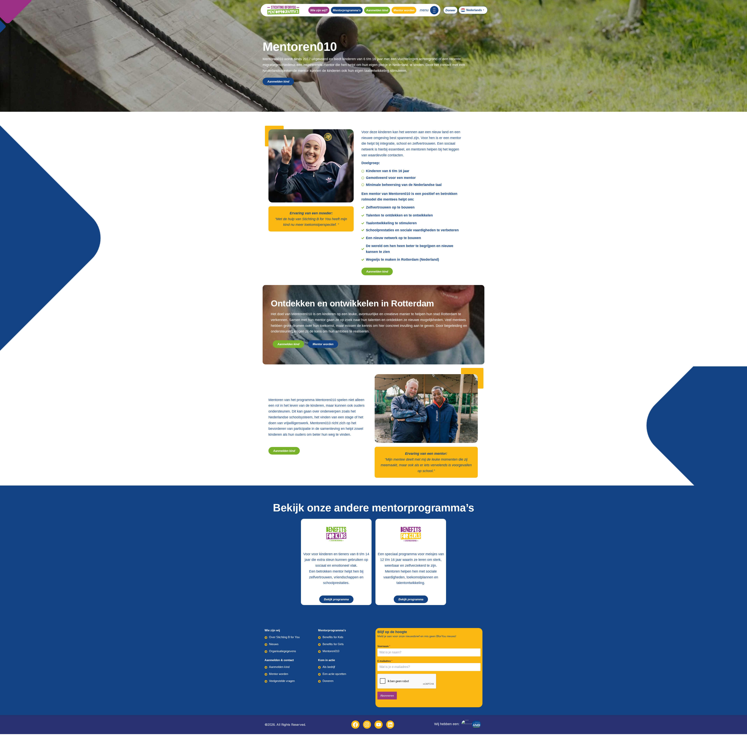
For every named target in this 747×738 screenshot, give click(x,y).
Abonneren (387, 695)
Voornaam (383, 646)
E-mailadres (384, 661)
